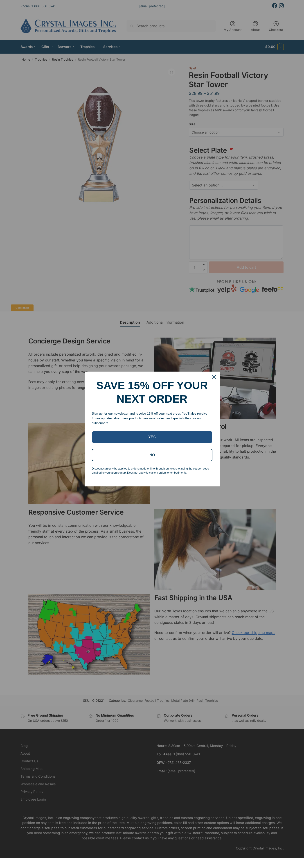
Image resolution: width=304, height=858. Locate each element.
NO (152, 455)
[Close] (214, 377)
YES (152, 437)
